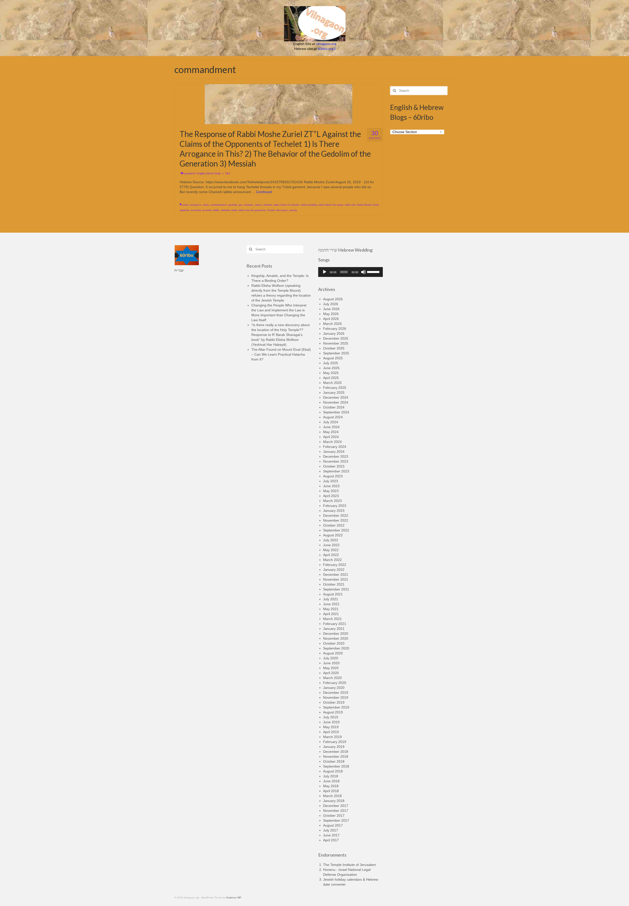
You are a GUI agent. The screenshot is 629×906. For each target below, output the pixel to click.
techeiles (196, 210)
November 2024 (335, 402)
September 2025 (336, 353)
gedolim (233, 204)
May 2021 (331, 609)
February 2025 (334, 388)
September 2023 (336, 471)
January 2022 (333, 570)
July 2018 (330, 776)
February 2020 (334, 683)
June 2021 (331, 604)
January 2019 (333, 747)
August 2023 (333, 476)
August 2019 (333, 712)
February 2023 (334, 506)
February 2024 (334, 447)
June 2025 (331, 368)
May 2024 (331, 432)
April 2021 (331, 614)
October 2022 (333, 525)
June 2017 (331, 835)
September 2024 (336, 412)
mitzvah (267, 204)
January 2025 (333, 392)
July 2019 (330, 717)
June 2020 (331, 663)
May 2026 (331, 314)
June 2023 (331, 486)
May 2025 (331, 373)
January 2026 (333, 333)
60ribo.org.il (327, 48)
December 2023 (335, 456)
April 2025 (331, 378)
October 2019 (333, 702)
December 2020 (335, 633)
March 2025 (332, 383)
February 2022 (334, 565)
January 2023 (333, 511)
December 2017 (335, 806)
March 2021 (332, 619)
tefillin (216, 210)
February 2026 (334, 329)
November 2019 (335, 697)
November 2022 (335, 520)
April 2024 (331, 437)
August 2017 (333, 825)
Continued (264, 192)
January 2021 (333, 629)
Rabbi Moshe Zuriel (368, 204)
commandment (218, 204)
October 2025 (333, 348)
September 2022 (336, 530)
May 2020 (331, 668)
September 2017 (336, 820)
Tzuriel (270, 210)
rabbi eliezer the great (330, 204)
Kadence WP (233, 897)
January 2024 (333, 451)
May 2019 (331, 727)
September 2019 (336, 707)
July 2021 (330, 599)
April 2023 (331, 496)
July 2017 (330, 830)
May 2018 (331, 786)
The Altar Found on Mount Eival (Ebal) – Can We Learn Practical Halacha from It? (281, 354)
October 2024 (333, 407)
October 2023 (333, 466)
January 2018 (333, 801)
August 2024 (333, 417)
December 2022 (335, 515)
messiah (248, 204)
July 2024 (330, 422)
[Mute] (363, 272)
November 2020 (335, 638)
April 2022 (331, 555)
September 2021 (336, 589)
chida (206, 204)
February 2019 (334, 742)
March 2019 (332, 737)
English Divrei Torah (209, 173)
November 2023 (335, 461)
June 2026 (331, 309)
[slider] (373, 271)
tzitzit (234, 210)
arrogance (195, 204)
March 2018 (332, 796)
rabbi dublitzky (309, 204)
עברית (179, 270)
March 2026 (332, 324)
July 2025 (330, 363)
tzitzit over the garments (252, 210)
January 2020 (333, 688)
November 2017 (335, 811)
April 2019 (331, 732)
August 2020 (333, 653)
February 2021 (334, 624)
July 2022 (330, 540)
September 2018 (336, 766)
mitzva (258, 204)
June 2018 (331, 781)
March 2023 (332, 501)
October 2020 (333, 643)
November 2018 (335, 756)
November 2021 (335, 579)
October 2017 (333, 815)
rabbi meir (350, 204)
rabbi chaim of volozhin (286, 204)
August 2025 (333, 358)
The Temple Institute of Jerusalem (349, 865)
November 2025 (335, 343)
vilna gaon (282, 210)
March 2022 (332, 560)
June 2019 (331, 722)
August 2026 (333, 299)
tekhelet (225, 210)
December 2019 (335, 693)
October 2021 (333, 584)
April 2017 (331, 840)
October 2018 (333, 761)
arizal (185, 204)
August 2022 (333, 535)
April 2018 (331, 791)
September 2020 (336, 648)
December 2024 (335, 397)
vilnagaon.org (326, 44)
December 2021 (335, 574)
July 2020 (330, 658)
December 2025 (335, 338)
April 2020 (331, 673)
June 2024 (331, 427)
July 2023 (330, 481)
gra (241, 204)
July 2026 (330, 304)
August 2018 (333, 771)
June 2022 (331, 545)
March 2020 (332, 678)
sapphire (184, 210)
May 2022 (331, 550)
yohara (293, 210)
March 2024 (332, 442)
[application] (350, 272)
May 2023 (331, 491)
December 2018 (335, 752)
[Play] (324, 272)
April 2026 (331, 319)
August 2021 (333, 594)
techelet (207, 210)
